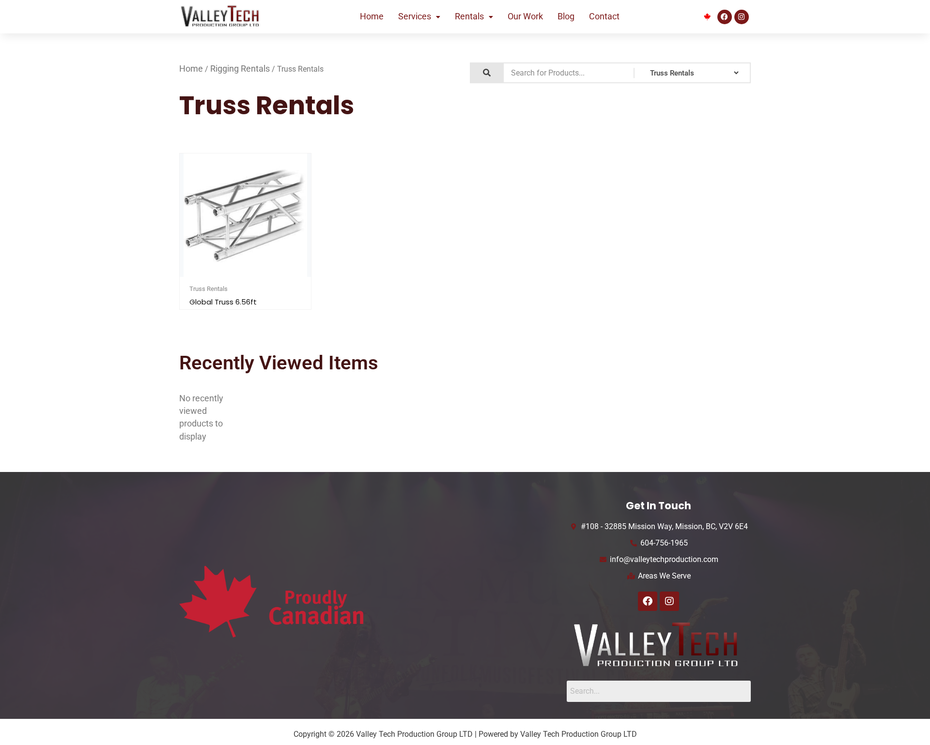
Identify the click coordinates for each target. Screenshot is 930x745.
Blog (566, 16)
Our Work (525, 16)
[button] (419, 17)
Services (414, 16)
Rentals (469, 16)
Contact (604, 16)
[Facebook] (724, 17)
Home (372, 16)
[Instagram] (741, 17)
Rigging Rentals (240, 69)
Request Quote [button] (249, 275)
